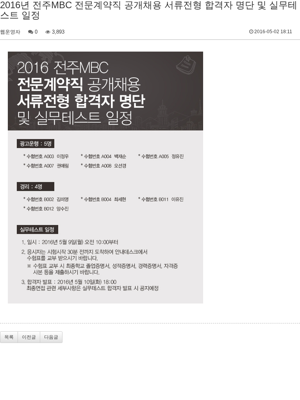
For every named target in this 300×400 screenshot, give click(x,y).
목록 (9, 337)
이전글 (29, 337)
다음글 (51, 337)
